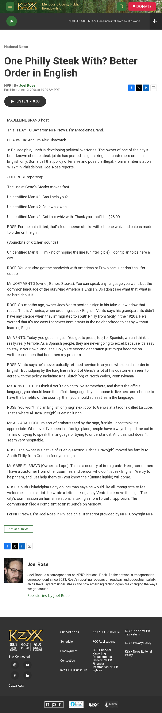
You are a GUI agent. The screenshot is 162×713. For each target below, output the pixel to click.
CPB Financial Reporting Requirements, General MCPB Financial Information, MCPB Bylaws (105, 660)
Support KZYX (69, 632)
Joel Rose (27, 85)
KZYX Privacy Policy (138, 643)
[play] (11, 21)
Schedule (66, 641)
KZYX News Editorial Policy (138, 653)
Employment (68, 651)
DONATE (143, 6)
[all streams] (156, 21)
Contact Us (67, 660)
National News (16, 47)
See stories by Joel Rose (48, 595)
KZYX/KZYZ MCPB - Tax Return (138, 633)
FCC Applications (104, 641)
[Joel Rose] (13, 570)
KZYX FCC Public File (73, 670)
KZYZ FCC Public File (106, 632)
